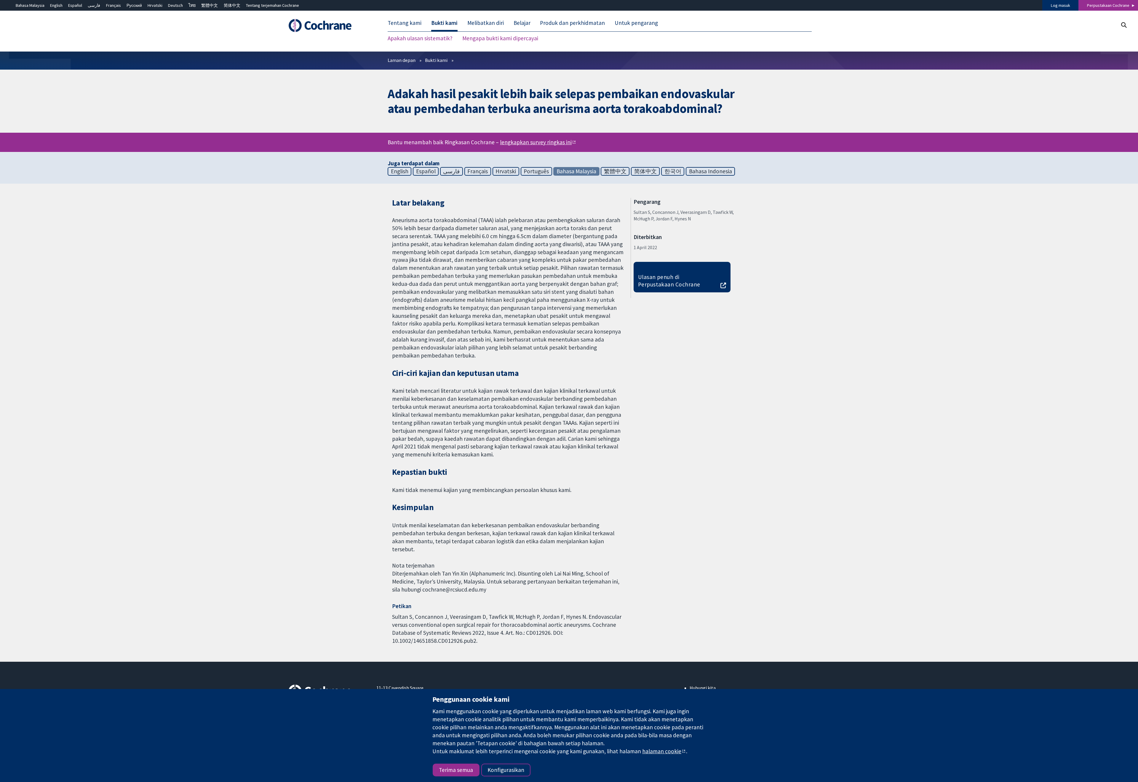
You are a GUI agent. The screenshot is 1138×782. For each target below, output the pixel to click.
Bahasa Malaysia (30, 5)
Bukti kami (436, 60)
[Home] (328, 25)
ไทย (192, 5)
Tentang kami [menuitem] (404, 23)
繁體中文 (209, 5)
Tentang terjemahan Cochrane (272, 5)
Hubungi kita (703, 688)
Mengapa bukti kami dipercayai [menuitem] (500, 38)
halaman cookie (661, 751)
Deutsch (175, 5)
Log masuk (1060, 5)
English (56, 5)
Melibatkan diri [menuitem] (485, 23)
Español (75, 5)
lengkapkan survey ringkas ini (536, 142)
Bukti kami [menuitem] (444, 23)
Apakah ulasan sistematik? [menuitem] (420, 38)
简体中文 (232, 5)
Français (113, 5)
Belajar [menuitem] (522, 23)
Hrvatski (155, 5)
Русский (134, 5)
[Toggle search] (1123, 25)
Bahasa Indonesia (710, 171)
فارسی (94, 5)
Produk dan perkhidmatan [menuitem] (572, 23)
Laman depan (401, 60)
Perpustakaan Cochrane (1108, 5)
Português (536, 171)
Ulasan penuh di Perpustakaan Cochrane (669, 280)
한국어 (672, 171)
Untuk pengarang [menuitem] (636, 23)
